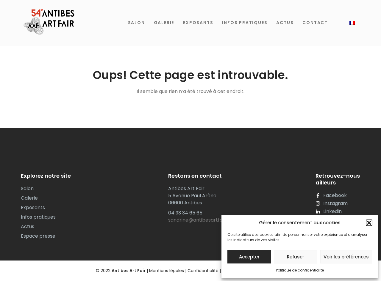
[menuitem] (352, 23)
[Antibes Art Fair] (47, 23)
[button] (369, 223)
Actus (284, 23)
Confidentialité (203, 271)
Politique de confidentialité (300, 270)
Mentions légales (166, 271)
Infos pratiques (244, 23)
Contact (315, 23)
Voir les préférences (346, 257)
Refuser (295, 257)
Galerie (164, 23)
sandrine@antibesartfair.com (202, 220)
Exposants (198, 23)
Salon (136, 23)
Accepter (249, 257)
